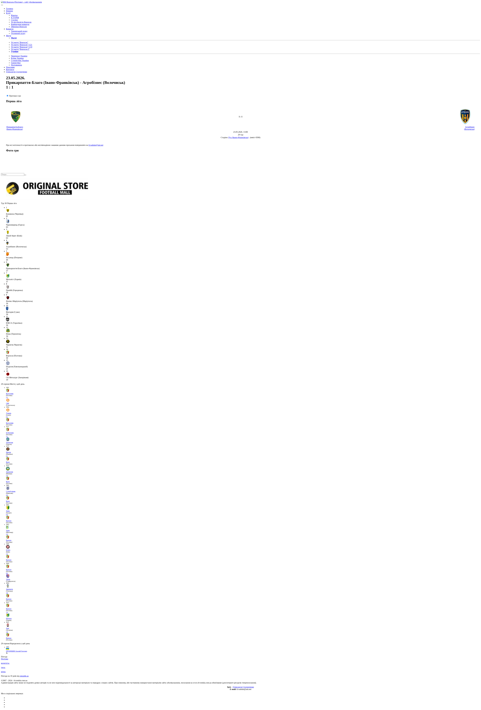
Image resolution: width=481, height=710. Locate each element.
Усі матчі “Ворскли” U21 (21, 45)
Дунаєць (8, 413)
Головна (9, 9)
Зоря (7, 628)
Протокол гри (15, 96)
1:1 (7, 397)
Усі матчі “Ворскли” (19, 42)
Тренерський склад (19, 31)
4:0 (7, 495)
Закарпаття (9, 589)
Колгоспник (9, 393)
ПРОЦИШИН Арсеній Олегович (16, 651)
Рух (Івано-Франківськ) (238, 137)
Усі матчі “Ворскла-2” (20, 49)
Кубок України (17, 58)
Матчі (8, 36)
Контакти (10, 69)
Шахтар (8, 452)
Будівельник (10, 433)
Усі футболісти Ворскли (21, 22)
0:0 (7, 515)
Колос (8, 462)
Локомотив (9, 442)
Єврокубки (16, 63)
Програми (10, 67)
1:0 (7, 475)
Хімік (8, 511)
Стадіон (14, 20)
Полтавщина (16, 65)
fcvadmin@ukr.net (96, 145)
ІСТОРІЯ (15, 18)
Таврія (8, 579)
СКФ (7, 403)
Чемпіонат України (19, 56)
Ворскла (8, 521)
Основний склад (18, 33)
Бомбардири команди (20, 24)
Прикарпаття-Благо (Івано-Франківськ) (14, 128)
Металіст (9, 618)
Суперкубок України (20, 60)
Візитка (14, 15)
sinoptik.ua (24, 676)
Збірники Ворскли (19, 27)
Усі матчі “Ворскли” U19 (21, 47)
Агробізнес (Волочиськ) (469, 128)
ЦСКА (8, 550)
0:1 (7, 417)
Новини (9, 11)
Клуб (8, 13)
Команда (9, 29)
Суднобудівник (10, 491)
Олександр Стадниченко (16, 72)
